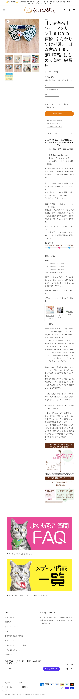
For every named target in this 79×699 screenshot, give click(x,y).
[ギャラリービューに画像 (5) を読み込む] (9, 68)
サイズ (47, 86)
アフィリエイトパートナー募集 (15, 645)
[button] (4, 10)
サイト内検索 (9, 617)
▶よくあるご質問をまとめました (19, 554)
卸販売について (10, 654)
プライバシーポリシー (53, 104)
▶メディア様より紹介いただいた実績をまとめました (27, 595)
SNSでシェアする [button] (52, 72)
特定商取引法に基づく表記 (14, 636)
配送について (9, 631)
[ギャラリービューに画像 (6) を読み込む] (18, 68)
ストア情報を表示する (54, 126)
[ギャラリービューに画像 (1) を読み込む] (9, 59)
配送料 (51, 80)
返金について (9, 641)
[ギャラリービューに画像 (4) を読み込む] (36, 59)
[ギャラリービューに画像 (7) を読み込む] (27, 68)
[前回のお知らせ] (4, 3)
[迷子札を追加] (60, 310)
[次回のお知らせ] (75, 3)
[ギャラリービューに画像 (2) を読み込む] (18, 59)
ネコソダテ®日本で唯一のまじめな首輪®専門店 (22, 694)
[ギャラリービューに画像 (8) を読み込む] (36, 68)
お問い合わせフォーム (12, 650)
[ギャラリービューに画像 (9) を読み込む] (9, 77)
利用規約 (8, 622)
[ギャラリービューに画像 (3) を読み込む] (27, 59)
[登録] (39, 668)
